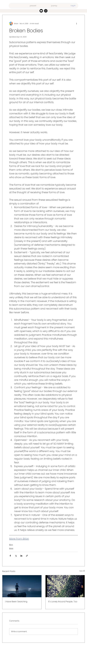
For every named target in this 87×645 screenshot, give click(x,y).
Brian (11, 548)
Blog (11, 544)
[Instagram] (45, 11)
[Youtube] (41, 11)
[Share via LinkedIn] (21, 556)
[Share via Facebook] (10, 556)
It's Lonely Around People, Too (62, 601)
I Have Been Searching (16, 601)
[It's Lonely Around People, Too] (65, 586)
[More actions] (76, 23)
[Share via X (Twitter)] (16, 556)
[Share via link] (27, 556)
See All (82, 571)
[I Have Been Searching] (21, 586)
